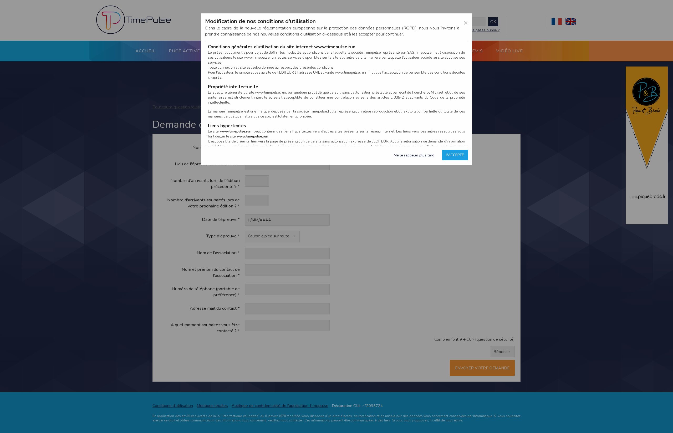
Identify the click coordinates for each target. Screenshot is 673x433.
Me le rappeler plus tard (414, 155)
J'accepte (455, 154)
